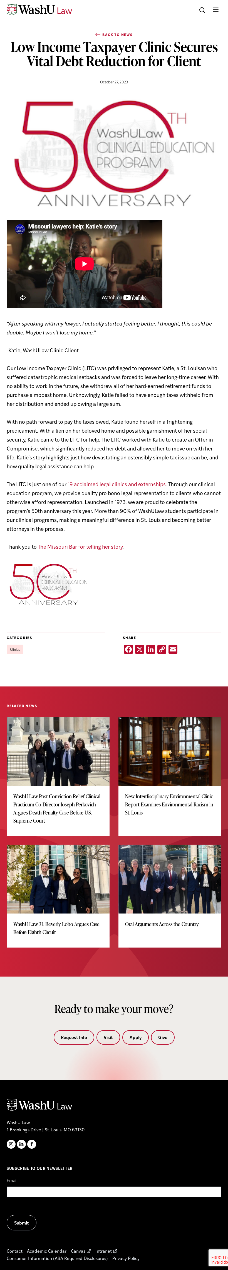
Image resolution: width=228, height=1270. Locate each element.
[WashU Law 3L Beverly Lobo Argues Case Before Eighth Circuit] (58, 896)
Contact (15, 1251)
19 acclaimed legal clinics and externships (117, 484)
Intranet (103, 1251)
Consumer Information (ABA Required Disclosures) (57, 1258)
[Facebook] (31, 1144)
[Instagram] (11, 1144)
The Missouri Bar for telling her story (80, 546)
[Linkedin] (21, 1144)
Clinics (15, 649)
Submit (21, 1223)
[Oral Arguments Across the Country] (169, 892)
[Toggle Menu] (215, 9)
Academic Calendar (46, 1251)
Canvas (78, 1251)
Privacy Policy (126, 1258)
